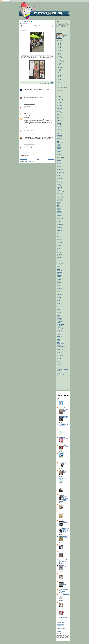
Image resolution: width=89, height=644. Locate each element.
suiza (58, 337)
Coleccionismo (60, 142)
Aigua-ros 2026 (65, 438)
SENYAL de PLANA (62, 437)
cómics (58, 144)
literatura (58, 254)
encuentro (48, 83)
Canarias (59, 129)
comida (58, 145)
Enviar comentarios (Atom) (29, 161)
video (58, 361)
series (58, 333)
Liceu (58, 251)
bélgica (58, 124)
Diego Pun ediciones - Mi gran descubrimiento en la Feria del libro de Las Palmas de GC (63, 498)
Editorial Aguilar (66, 446)
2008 (59, 82)
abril (59, 69)
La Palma (59, 242)
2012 (59, 76)
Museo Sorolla (65, 513)
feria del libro (59, 200)
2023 (59, 46)
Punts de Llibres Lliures (63, 504)
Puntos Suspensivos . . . (63, 462)
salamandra (59, 321)
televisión (59, 345)
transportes (59, 349)
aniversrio (59, 102)
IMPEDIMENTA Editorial (65, 464)
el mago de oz (59, 172)
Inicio (38, 159)
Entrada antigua (51, 159)
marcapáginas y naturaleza (64, 528)
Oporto (58, 282)
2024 (59, 44)
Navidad (58, 273)
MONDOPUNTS (61, 453)
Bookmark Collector (60, 622)
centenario (59, 136)
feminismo (59, 199)
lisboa (58, 252)
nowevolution (59, 278)
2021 (59, 49)
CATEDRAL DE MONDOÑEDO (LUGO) (65, 410)
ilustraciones (59, 224)
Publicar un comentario (25, 155)
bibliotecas (59, 126)
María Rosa (26, 106)
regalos (58, 315)
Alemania (59, 90)
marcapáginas (59, 261)
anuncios (59, 105)
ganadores (59, 215)
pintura (58, 300)
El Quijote (59, 178)
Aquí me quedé (61, 581)
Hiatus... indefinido (62, 591)
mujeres (58, 267)
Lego (58, 246)
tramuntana (59, 348)
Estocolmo (59, 193)
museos (58, 269)
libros (58, 249)
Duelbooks (65, 417)
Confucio (59, 148)
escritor (58, 185)
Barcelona (59, 121)
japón (58, 236)
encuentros (59, 184)
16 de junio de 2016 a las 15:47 (29, 104)
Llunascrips (61, 520)
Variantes (60, 427)
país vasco (59, 285)
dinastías (59, 163)
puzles (58, 312)
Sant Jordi (59, 327)
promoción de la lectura (61, 310)
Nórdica (58, 276)
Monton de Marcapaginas (63, 416)
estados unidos (60, 191)
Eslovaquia (59, 188)
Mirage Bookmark (60, 624)
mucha (58, 266)
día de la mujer (60, 157)
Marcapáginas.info (60, 625)
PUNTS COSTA (61, 551)
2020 (59, 50)
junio (60, 64)
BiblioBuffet (59, 631)
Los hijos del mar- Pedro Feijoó (65, 546)
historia (58, 221)
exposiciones (59, 196)
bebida (58, 123)
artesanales (59, 111)
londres (58, 255)
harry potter (59, 218)
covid (58, 150)
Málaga (58, 258)
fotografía (59, 208)
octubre (60, 60)
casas (58, 132)
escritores (59, 187)
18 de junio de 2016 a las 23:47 (29, 144)
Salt (58, 322)
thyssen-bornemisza (61, 346)
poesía (58, 304)
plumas (58, 303)
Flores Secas (65, 595)
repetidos (59, 318)
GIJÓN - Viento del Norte (65, 480)
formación (59, 206)
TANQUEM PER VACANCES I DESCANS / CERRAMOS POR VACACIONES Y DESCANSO (64, 457)
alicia (58, 93)
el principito (59, 176)
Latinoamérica (59, 243)
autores (58, 115)
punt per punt (61, 602)
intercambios (59, 230)
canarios (58, 130)
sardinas (58, 330)
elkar (58, 179)
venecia (58, 358)
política (58, 306)
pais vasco (59, 284)
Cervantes (59, 138)
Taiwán (58, 340)
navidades (59, 275)
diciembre (60, 57)
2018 (59, 53)
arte (58, 109)
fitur (58, 203)
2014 (59, 73)
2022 (59, 47)
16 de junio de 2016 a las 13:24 (29, 93)
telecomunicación (60, 343)
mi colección (59, 263)
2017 (59, 54)
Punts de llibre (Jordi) (61, 627)
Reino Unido (59, 316)
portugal (58, 307)
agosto (60, 63)
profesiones (59, 309)
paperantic (59, 291)
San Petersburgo (60, 325)
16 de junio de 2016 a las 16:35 (29, 115)
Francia (58, 209)
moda (58, 264)
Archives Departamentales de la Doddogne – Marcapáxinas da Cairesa (63, 425)
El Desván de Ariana (62, 494)
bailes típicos (59, 118)
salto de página (60, 324)
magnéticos (59, 257)
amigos (45, 83)
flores (58, 205)
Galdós (58, 214)
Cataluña (59, 133)
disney (58, 166)
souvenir (58, 336)
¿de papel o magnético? (61, 87)
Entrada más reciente (23, 159)
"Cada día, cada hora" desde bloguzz (66, 583)
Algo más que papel (62, 445)
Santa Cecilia (59, 328)
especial (58, 190)
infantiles (59, 227)
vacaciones (59, 355)
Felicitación (59, 197)
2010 (59, 79)
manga (58, 260)
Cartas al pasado (64, 472)
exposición (59, 194)
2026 (59, 41)
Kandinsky (59, 240)
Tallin (58, 342)
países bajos (59, 288)
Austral (58, 114)
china (58, 139)
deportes (58, 154)
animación (59, 96)
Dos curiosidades (65, 522)
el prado (58, 175)
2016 (59, 56)
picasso (58, 297)
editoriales (59, 169)
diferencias (59, 160)
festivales (59, 202)
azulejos (58, 117)
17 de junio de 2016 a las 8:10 (29, 133)
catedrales (59, 135)
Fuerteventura (59, 212)
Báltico (58, 120)
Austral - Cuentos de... (65, 401)
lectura (58, 245)
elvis (58, 181)
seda (58, 331)
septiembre (61, 61)
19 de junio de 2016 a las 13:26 (29, 153)
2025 (59, 43)
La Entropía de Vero (62, 544)
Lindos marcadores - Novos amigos (65, 611)
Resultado (59, 319)
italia (58, 233)
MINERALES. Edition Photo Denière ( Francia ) (65, 531)
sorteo (52, 83)
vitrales (58, 364)
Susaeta (58, 339)
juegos (58, 239)
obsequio (59, 279)
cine (58, 141)
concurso (59, 147)
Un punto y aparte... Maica (64, 594)
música (58, 270)
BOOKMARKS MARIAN (63, 617)
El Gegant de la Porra (61, 628)
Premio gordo (24, 23)
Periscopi (59, 294)
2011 (59, 78)
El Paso (58, 173)
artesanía (59, 112)
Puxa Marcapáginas (62, 478)
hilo (58, 220)
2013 (59, 75)
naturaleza (59, 272)
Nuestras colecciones (63, 536)
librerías (58, 248)
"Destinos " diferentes (65, 431)
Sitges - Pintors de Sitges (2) (65, 505)
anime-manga (59, 99)
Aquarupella (59, 108)
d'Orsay (58, 151)
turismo (58, 352)
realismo (58, 313)
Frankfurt (59, 211)
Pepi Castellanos (27, 135)
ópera (58, 281)
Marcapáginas (65, 537)
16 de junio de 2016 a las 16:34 (29, 109)
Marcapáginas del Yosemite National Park (65, 567)
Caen (58, 127)
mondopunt (26, 117)
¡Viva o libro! (61, 470)
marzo (60, 70)
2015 (59, 72)
